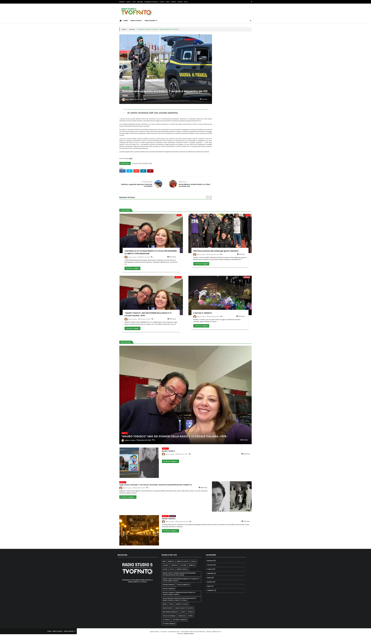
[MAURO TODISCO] (139, 463)
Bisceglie (140, 2)
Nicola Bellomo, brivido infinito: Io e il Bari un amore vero (194, 185)
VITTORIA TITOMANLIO (180, 620)
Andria (128, 2)
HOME (126, 21)
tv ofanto (166, 620)
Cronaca (132, 29)
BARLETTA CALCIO (182, 561)
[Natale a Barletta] (139, 530)
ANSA (130, 158)
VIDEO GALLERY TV (151, 21)
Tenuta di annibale (169, 616)
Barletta (122, 2)
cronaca (135, 163)
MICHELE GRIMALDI (168, 585)
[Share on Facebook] (122, 171)
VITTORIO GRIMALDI (169, 624)
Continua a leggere (132, 268)
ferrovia (192, 565)
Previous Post (147, 182)
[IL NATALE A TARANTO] (220, 295)
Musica (173, 2)
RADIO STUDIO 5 (136, 21)
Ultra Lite (43, 631)
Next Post (182, 182)
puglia (145, 163)
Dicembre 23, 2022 (145, 319)
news (164, 604)
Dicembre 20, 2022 (213, 316)
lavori (165, 569)
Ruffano (210, 582)
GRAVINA (210, 573)
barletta (171, 561)
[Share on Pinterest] (150, 171)
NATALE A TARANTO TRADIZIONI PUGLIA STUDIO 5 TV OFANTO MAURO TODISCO (179, 593)
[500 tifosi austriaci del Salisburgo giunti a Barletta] (220, 233)
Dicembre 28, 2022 (213, 254)
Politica (180, 2)
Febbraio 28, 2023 (145, 257)
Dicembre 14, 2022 (182, 454)
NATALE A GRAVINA (169, 589)
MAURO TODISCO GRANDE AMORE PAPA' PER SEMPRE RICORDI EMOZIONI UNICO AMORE (179, 574)
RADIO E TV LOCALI (182, 604)
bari (164, 561)
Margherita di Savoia (151, 2)
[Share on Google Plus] (136, 171)
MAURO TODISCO (168, 451)
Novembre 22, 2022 (137, 99)
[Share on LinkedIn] (143, 171)
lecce (141, 163)
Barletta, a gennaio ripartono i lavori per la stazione (136, 185)
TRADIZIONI (182, 616)
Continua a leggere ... (170, 461)
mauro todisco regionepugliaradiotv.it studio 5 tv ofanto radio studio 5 (181, 580)
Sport (186, 2)
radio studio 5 (168, 608)
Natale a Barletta (168, 519)
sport (183, 612)
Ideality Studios (189, 633)
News (168, 2)
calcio (193, 561)
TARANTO (246, 277)
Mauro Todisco (182, 569)
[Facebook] (251, 2)
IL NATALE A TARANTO (202, 313)
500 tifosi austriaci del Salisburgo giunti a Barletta (216, 251)
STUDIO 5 (191, 612)
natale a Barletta (183, 585)
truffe (150, 163)
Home (124, 29)
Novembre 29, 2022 (182, 521)
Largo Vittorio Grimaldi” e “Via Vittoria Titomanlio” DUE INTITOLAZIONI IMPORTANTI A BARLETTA (155, 485)
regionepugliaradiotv (170, 612)
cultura (183, 565)
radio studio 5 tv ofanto (184, 608)
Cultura (162, 2)
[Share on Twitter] (129, 171)
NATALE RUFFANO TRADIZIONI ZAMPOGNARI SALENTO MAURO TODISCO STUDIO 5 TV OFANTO (179, 599)
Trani (133, 2)
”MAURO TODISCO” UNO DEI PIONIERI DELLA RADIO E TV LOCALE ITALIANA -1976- (174, 436)
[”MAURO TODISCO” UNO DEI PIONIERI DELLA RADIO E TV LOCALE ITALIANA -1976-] (151, 295)
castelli (165, 565)
